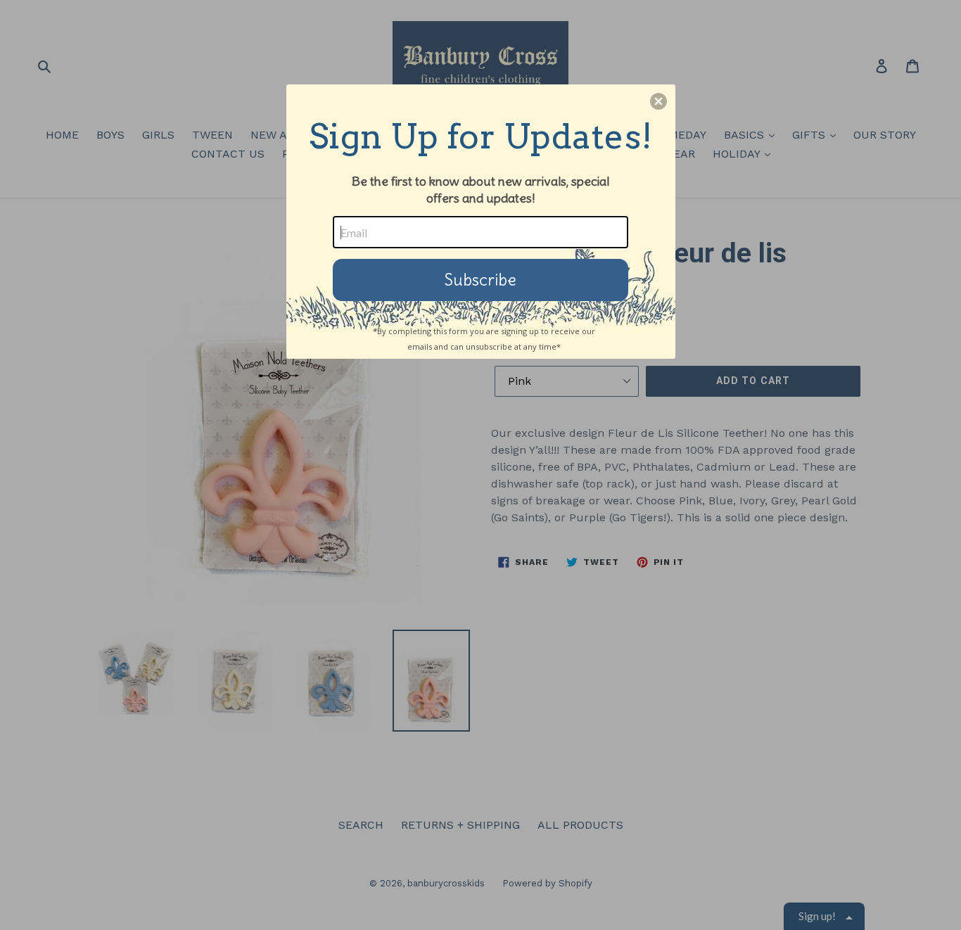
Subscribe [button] (480, 279)
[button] (658, 101)
